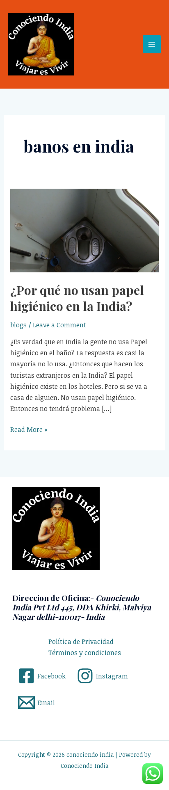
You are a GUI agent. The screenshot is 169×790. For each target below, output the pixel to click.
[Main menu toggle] (152, 44)
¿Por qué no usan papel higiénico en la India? (77, 298)
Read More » (29, 429)
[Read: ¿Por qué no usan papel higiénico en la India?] (84, 229)
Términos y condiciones (84, 652)
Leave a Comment (59, 324)
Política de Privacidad (81, 641)
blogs (18, 324)
